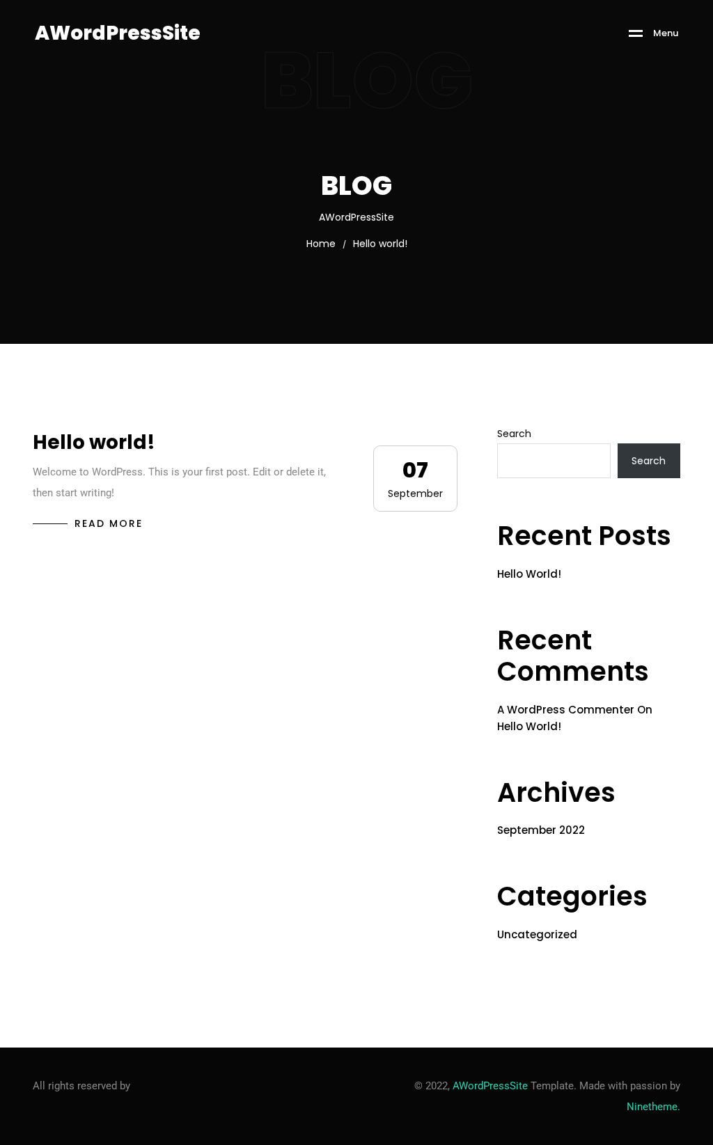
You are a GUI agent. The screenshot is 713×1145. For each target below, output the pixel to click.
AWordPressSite (490, 1086)
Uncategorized (537, 934)
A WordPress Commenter (565, 709)
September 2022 (541, 830)
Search (514, 433)
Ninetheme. (653, 1106)
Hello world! (94, 442)
